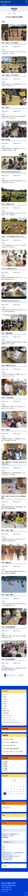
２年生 (5, 699)
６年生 (5, 708)
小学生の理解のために (7, 859)
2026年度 (5, 761)
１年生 (5, 696)
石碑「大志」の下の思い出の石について (12, 722)
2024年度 (5, 765)
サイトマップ (5, 891)
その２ (3, 847)
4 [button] (10, 675)
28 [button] (21, 675)
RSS (6, 866)
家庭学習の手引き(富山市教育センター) (11, 834)
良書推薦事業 (5, 837)
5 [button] (12, 675)
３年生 (5, 701)
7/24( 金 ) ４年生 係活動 (7, 739)
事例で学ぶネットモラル (7, 854)
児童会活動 (6, 713)
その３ (3, 849)
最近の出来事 (6, 710)
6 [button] (14, 675)
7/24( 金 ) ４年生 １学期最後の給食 (10, 742)
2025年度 (5, 763)
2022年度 (5, 768)
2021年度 (5, 770)
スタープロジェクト (7, 715)
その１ (3, 845)
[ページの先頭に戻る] (26, 894)
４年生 (5, 703)
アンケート (6, 694)
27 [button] (18, 675)
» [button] (23, 675)
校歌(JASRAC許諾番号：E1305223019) (11, 856)
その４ (3, 851)
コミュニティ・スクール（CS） (9, 720)
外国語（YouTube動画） (7, 857)
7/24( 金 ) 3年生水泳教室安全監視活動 (10, 748)
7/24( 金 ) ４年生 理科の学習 (8, 745)
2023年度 (5, 766)
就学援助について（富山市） (8, 835)
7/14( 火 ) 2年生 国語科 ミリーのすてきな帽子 (12, 751)
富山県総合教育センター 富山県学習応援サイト (13, 852)
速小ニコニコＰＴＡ (7, 717)
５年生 (5, 706)
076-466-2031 (8, 887)
